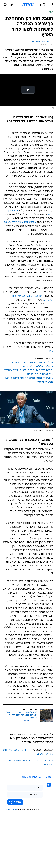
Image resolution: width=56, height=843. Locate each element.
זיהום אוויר (48, 764)
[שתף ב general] (5, 4)
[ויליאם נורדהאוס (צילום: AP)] (28, 412)
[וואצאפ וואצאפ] (11, 4)
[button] (42, 4)
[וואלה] (28, 4)
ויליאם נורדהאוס (46, 761)
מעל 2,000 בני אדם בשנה (20, 222)
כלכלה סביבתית (30, 761)
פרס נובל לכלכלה (14, 761)
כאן (51, 351)
